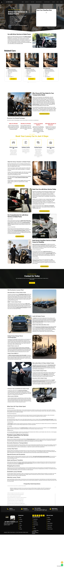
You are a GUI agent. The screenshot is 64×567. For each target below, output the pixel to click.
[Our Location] (33, 509)
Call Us (10, 508)
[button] (4, 66)
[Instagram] (37, 515)
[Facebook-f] (33, 515)
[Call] (62, 562)
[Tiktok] (43, 515)
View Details (13, 78)
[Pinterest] (41, 515)
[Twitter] (35, 515)
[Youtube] (39, 515)
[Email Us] (21, 509)
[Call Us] (7, 509)
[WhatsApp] (62, 565)
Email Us (25, 508)
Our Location (38, 508)
